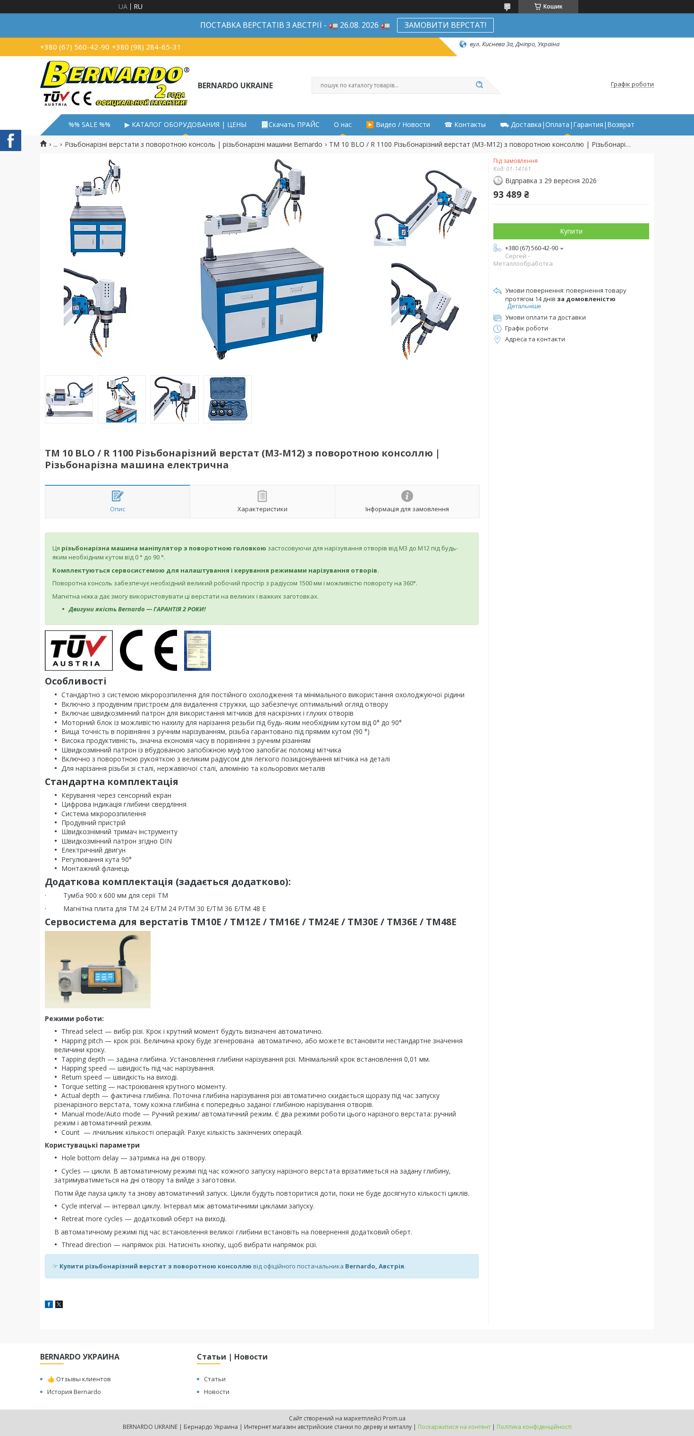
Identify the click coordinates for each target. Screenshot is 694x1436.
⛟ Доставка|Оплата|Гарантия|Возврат (567, 124)
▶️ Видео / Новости (398, 124)
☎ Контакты (465, 124)
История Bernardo (74, 1391)
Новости (216, 1391)
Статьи (215, 1379)
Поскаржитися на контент (454, 1427)
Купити (571, 231)
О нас (343, 124)
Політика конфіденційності (534, 1427)
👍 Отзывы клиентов (79, 1379)
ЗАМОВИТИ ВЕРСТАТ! (445, 25)
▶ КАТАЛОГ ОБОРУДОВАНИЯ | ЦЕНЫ (185, 124)
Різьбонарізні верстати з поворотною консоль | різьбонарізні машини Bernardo (193, 144)
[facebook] (49, 1305)
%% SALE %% (89, 124)
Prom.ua (394, 1418)
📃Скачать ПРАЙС (290, 124)
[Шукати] (479, 85)
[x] (59, 1305)
